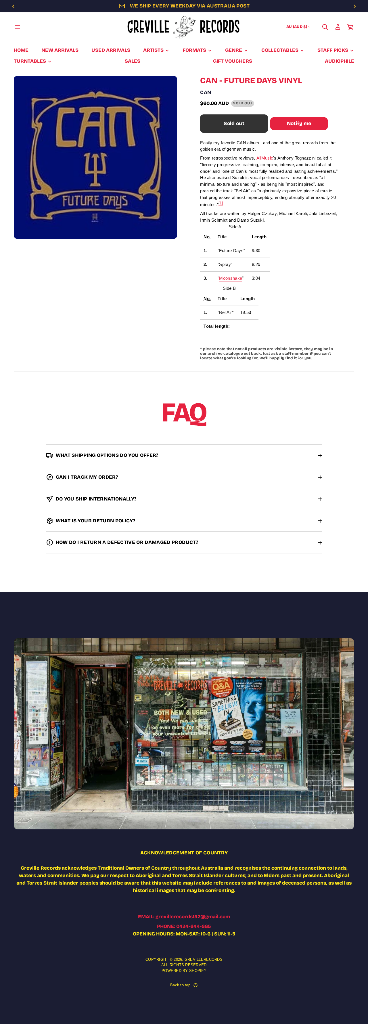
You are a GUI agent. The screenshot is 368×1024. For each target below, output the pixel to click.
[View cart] (350, 27)
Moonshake (230, 278)
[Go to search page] (325, 27)
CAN (205, 92)
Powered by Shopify (184, 971)
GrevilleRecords (204, 959)
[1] (220, 203)
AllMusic (264, 158)
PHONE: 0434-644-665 (184, 926)
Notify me (299, 123)
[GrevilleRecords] (184, 27)
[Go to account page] (337, 27)
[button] (325, 27)
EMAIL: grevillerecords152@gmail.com (184, 917)
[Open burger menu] (17, 27)
